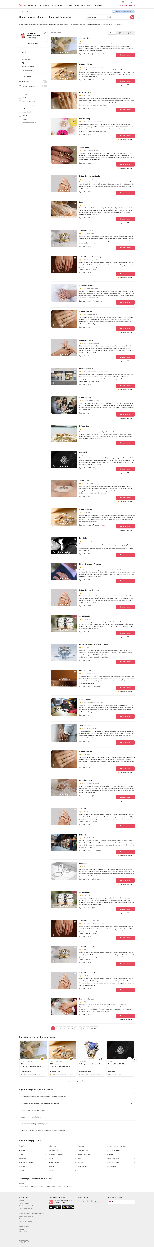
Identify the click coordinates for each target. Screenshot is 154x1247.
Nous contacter (125, 55)
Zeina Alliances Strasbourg (90, 257)
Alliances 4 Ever (85, 64)
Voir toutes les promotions (76, 1081)
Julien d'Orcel (84, 481)
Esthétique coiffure (28, 66)
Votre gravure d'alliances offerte (91, 1064)
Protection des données (26, 1208)
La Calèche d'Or (85, 780)
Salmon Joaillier (85, 311)
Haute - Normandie (113, 1162)
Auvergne (110, 1154)
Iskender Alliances (86, 999)
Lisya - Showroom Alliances (90, 564)
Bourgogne (22, 1158)
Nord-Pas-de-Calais (113, 1150)
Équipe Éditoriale (24, 1226)
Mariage (21, 11)
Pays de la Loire (83, 1150)
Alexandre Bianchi (86, 285)
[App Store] (55, 1209)
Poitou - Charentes (113, 1158)
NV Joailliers (84, 426)
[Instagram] (91, 1201)
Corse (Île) (52, 1166)
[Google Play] (68, 1209)
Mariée (77, 5)
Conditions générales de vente (28, 1206)
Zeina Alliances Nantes (88, 340)
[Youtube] (95, 1201)
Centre (80, 1158)
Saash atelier (84, 147)
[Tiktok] (99, 1201)
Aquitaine (81, 1146)
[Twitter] (83, 1201)
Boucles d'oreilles (27, 112)
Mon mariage (44, 5)
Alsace (21, 1154)
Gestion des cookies (25, 1211)
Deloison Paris (85, 93)
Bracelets (25, 116)
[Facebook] (79, 1201)
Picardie (51, 1158)
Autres (24, 98)
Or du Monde (84, 616)
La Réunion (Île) (111, 1166)
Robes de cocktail (27, 70)
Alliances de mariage (28, 105)
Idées (88, 5)
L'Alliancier (83, 835)
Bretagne (22, 1150)
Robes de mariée (27, 56)
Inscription (131, 5)
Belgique (22, 1170)
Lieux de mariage (56, 5)
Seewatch (83, 452)
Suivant (93, 1028)
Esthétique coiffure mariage (53, 1186)
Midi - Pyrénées (53, 1150)
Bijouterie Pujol (85, 119)
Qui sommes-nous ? (24, 1224)
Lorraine (80, 1162)
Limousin (22, 1166)
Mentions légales (24, 1203)
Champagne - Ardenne (26, 1162)
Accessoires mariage (37, 1186)
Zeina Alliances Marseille (89, 921)
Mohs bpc (83, 864)
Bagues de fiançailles (28, 101)
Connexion (123, 5)
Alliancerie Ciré (85, 397)
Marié (83, 5)
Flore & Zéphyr (85, 671)
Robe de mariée (24, 1186)
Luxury (82, 202)
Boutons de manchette (29, 123)
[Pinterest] (87, 1201)
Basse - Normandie (84, 1154)
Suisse (51, 1170)
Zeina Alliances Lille (87, 947)
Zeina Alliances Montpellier (90, 176)
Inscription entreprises (25, 1221)
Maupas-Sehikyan (86, 369)
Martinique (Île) (82, 1166)
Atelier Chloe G (85, 699)
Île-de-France (23, 1146)
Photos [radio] (122, 33)
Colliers (24, 108)
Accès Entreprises (129, 2)
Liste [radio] (113, 33)
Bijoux (24, 63)
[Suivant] (134, 1059)
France (114, 1202)
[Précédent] (20, 1059)
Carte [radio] (131, 33)
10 (87, 1028)
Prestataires (68, 5)
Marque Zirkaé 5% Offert (117, 1064)
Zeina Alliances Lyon (87, 231)
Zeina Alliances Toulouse (89, 809)
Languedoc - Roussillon (56, 1154)
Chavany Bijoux (85, 38)
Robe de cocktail (68, 1186)
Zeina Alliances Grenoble (89, 590)
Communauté (97, 5)
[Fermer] (45, 33)
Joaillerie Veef (85, 726)
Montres (24, 119)
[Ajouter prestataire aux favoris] (74, 39)
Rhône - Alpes (53, 1146)
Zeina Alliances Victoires (89, 973)
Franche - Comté (54, 1162)
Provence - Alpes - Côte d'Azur (117, 1146)
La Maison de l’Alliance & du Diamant (93, 645)
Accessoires (26, 59)
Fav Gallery (83, 538)
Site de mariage (23, 1232)
